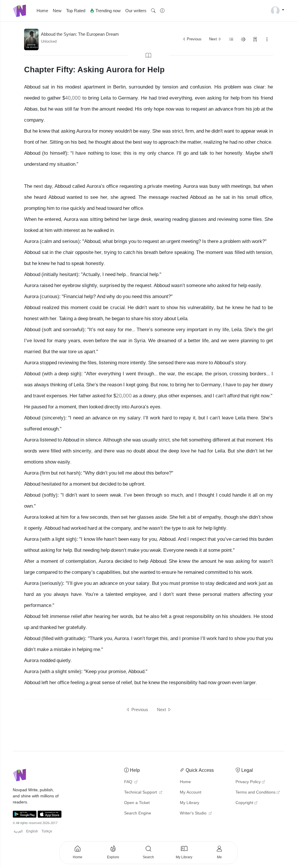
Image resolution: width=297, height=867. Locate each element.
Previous (194, 39)
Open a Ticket (137, 803)
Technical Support (141, 792)
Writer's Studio (194, 813)
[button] (153, 11)
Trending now (107, 10)
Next (213, 39)
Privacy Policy (248, 782)
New (57, 10)
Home (42, 10)
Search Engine (137, 813)
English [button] (32, 831)
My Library (189, 803)
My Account (190, 792)
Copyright (244, 803)
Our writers (135, 10)
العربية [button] (18, 831)
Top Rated (75, 10)
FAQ (128, 782)
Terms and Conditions (256, 792)
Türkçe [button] (46, 831)
